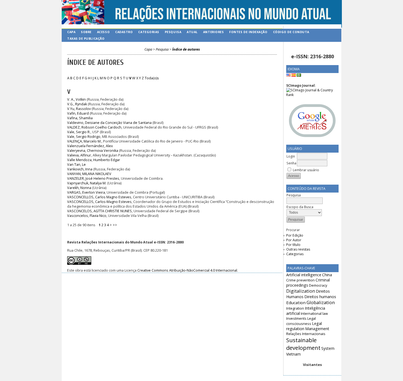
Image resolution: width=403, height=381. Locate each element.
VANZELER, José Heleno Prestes (93, 178)
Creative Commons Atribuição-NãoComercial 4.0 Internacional (187, 270)
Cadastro (124, 32)
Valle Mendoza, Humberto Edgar (93, 160)
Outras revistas (298, 249)
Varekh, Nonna (79, 187)
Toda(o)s (152, 78)
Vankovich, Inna (79, 169)
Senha (291, 163)
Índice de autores (186, 49)
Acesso (103, 32)
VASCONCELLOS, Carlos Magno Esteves (99, 197)
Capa (71, 32)
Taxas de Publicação (85, 38)
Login (290, 156)
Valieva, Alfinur (79, 155)
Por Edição (294, 235)
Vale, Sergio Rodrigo (83, 136)
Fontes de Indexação (248, 32)
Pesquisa (173, 32)
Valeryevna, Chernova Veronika (92, 150)
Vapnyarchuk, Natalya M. (86, 183)
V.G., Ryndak (77, 104)
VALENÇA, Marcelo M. (84, 141)
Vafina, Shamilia (80, 118)
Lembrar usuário (306, 170)
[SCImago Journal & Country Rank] (312, 94)
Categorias (294, 254)
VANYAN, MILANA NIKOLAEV (89, 173)
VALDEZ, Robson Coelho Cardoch (94, 127)
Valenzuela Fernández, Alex (90, 146)
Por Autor (293, 240)
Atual (192, 32)
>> (115, 225)
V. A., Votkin (76, 99)
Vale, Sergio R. (78, 132)
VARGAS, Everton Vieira (86, 192)
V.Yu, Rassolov (79, 108)
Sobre (86, 32)
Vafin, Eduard (78, 113)
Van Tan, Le (76, 164)
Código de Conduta (291, 32)
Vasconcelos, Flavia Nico (86, 215)
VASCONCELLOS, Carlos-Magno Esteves (99, 201)
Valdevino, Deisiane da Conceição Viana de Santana (109, 122)
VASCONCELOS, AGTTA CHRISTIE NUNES (99, 211)
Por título (293, 244)
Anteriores (213, 32)
